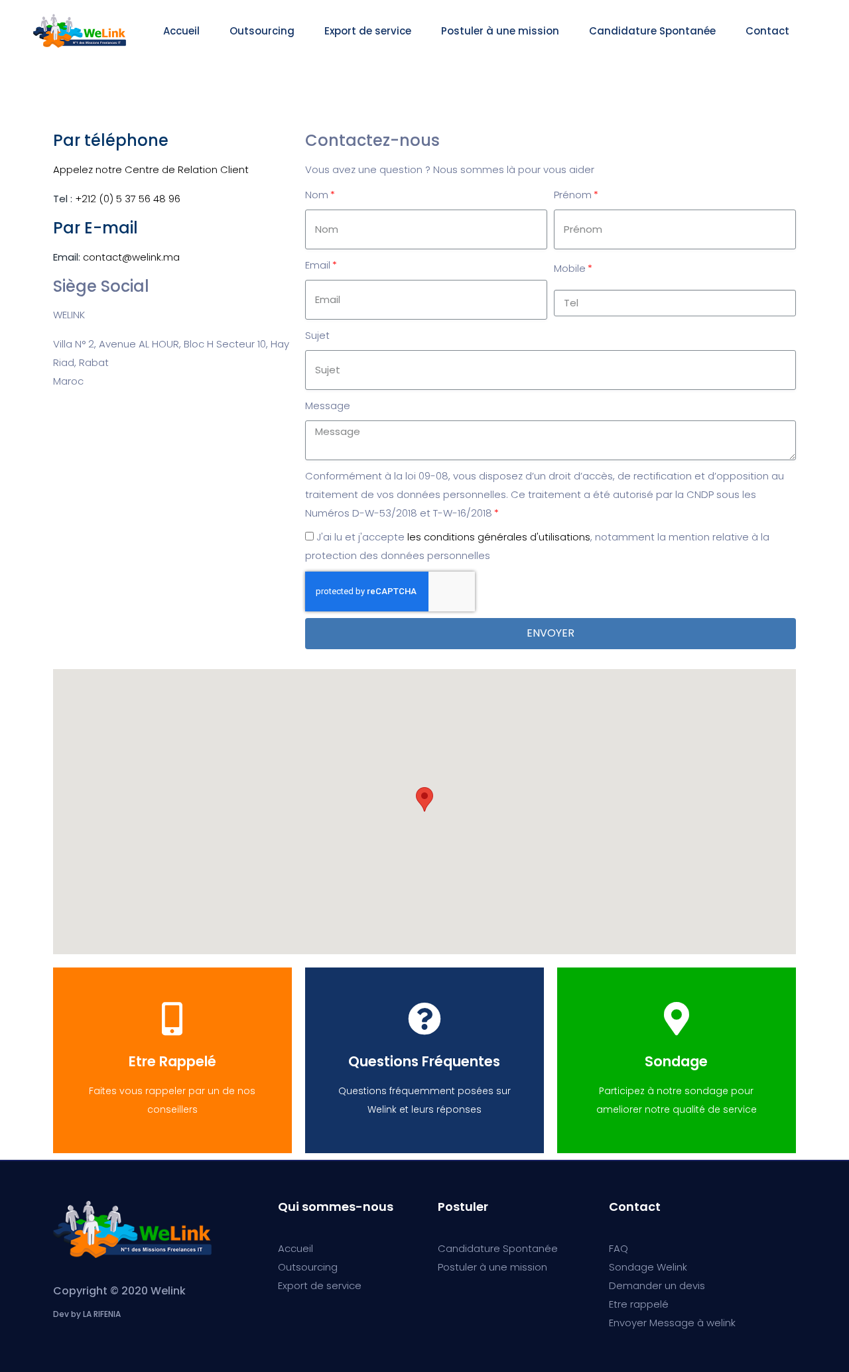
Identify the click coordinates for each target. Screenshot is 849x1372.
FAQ (618, 1248)
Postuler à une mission (500, 31)
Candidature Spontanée (652, 31)
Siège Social (101, 286)
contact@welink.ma (131, 257)
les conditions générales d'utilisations (498, 537)
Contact (767, 31)
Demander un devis (657, 1285)
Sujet (317, 335)
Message (327, 405)
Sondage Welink (648, 1267)
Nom (316, 195)
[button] (424, 799)
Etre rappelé (639, 1304)
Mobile (570, 268)
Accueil (181, 31)
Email (317, 265)
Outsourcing (261, 31)
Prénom (573, 195)
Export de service (367, 31)
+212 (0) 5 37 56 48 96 (127, 199)
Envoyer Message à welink (672, 1323)
